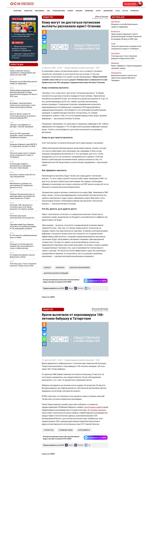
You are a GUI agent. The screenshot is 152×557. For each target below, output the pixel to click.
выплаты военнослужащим (56, 273)
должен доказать (98, 410)
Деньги (48, 267)
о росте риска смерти (92, 407)
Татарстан (49, 430)
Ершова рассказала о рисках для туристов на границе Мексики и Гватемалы (124, 77)
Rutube (80, 288)
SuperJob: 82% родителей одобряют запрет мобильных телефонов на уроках (21, 135)
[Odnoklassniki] (44, 32)
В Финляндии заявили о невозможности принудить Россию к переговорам (20, 166)
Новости (19, 43)
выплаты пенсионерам (80, 267)
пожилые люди (66, 430)
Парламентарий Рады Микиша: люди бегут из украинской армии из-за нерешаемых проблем (23, 227)
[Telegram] (44, 42)
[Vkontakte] (44, 37)
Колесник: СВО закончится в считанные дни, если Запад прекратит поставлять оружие (21, 207)
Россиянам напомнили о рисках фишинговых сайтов (22, 256)
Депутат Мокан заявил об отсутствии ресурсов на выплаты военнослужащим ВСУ (23, 116)
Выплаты (60, 267)
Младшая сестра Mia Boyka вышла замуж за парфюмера (23, 83)
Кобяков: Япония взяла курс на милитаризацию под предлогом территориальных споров (22, 196)
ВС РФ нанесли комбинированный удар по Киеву (23, 236)
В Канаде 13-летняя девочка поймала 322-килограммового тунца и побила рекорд (22, 246)
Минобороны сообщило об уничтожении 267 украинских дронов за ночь (21, 185)
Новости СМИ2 (48, 297)
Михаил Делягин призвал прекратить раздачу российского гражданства (22, 48)
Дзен (70, 288)
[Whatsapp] (44, 46)
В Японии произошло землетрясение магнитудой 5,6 (22, 217)
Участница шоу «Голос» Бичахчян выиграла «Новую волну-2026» (23, 265)
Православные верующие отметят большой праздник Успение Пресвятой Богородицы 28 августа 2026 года (23, 93)
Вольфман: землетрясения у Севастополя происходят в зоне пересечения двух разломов (22, 105)
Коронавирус (84, 430)
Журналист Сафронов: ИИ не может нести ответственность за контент (23, 56)
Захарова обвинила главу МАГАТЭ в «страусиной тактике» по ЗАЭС (23, 145)
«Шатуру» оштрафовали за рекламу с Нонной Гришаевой (21, 126)
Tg (89, 288)
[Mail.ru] (44, 51)
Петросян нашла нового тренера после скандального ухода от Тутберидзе (23, 155)
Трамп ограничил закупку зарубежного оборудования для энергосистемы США (23, 73)
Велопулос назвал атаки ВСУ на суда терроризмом (22, 176)
